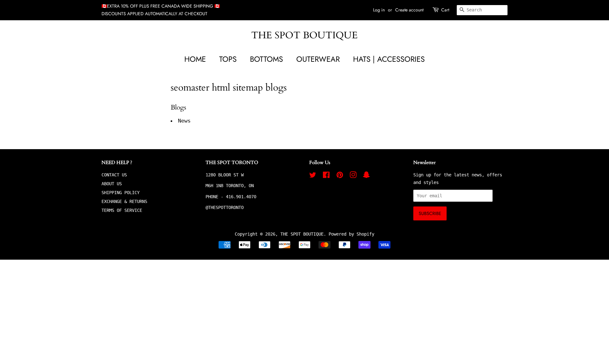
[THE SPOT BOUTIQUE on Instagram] (353, 176)
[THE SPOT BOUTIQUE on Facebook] (326, 176)
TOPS (228, 59)
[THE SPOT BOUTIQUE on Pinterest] (339, 176)
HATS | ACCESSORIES (389, 59)
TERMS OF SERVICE (122, 210)
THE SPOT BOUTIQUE (304, 35)
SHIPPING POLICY (121, 192)
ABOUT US (112, 183)
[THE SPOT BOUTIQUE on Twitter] (312, 176)
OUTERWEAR (318, 59)
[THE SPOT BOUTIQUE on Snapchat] (366, 176)
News (184, 120)
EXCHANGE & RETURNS (124, 201)
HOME (195, 59)
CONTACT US (114, 174)
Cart (445, 10)
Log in (379, 10)
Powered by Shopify (351, 234)
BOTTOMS (266, 59)
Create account (409, 10)
